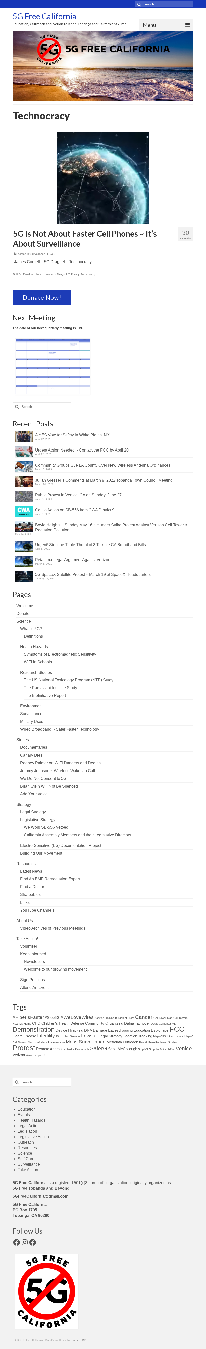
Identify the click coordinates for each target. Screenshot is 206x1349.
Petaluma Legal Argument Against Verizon (72, 560)
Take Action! (27, 939)
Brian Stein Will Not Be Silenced (49, 786)
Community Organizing (104, 1023)
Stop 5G (143, 1049)
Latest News (31, 871)
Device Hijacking (69, 1030)
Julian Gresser (71, 1036)
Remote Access (49, 1049)
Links (25, 902)
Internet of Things (54, 274)
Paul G (143, 1042)
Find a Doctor (32, 887)
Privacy (75, 274)
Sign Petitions (32, 980)
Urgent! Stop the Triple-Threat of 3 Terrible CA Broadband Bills (90, 545)
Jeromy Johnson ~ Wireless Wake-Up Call (57, 771)
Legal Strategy (33, 812)
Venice (184, 1048)
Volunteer (28, 946)
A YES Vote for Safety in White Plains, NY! (73, 435)
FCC (176, 1029)
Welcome (24, 606)
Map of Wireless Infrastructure (46, 1042)
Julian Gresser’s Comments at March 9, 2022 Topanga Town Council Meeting (104, 480)
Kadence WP (78, 1340)
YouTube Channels (37, 910)
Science (23, 621)
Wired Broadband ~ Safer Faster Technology (59, 729)
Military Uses (31, 721)
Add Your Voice (34, 794)
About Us (24, 921)
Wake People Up (36, 1055)
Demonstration (34, 1029)
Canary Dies (31, 755)
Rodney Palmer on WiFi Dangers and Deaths (60, 763)
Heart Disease (24, 1036)
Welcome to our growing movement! (56, 969)
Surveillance (37, 253)
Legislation (27, 1131)
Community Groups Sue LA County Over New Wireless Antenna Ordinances (102, 465)
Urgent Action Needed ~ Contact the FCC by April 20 (82, 450)
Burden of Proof (124, 1017)
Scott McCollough (122, 1049)
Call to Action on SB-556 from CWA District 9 (74, 510)
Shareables (30, 894)
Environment (31, 706)
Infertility (46, 1035)
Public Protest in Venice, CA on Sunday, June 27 (78, 495)
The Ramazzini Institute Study (50, 688)
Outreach (130, 1042)
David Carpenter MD (163, 1023)
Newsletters (34, 961)
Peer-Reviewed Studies (162, 1042)
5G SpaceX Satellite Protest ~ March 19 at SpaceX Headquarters (93, 574)
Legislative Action (33, 1137)
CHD (36, 1023)
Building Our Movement (41, 853)
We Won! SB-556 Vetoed (46, 827)
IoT (68, 274)
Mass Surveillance (86, 1041)
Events (24, 1115)
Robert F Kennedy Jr (76, 1049)
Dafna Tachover (137, 1023)
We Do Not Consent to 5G (43, 778)
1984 (19, 274)
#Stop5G (52, 1017)
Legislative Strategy (37, 820)
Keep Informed (33, 954)
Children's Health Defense (62, 1023)
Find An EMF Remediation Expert (50, 879)
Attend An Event (34, 987)
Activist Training (104, 1017)
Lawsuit (89, 1035)
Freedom (28, 274)
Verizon (19, 1055)
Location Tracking (137, 1036)
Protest (24, 1048)
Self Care (26, 1159)
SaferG (98, 1048)
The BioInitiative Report (45, 695)
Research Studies (36, 672)
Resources (26, 864)
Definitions (33, 636)
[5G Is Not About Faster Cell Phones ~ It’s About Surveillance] (103, 178)
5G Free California (44, 16)
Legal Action (29, 1126)
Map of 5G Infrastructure (168, 1036)
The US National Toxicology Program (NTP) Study (68, 680)
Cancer (143, 1017)
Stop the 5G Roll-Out (162, 1049)
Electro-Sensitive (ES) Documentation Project (60, 845)
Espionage (159, 1030)
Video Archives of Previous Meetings (52, 928)
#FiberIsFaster (28, 1017)
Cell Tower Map (162, 1017)
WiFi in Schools (38, 662)
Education (142, 1030)
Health (38, 274)
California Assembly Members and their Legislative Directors (77, 835)
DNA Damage (95, 1030)
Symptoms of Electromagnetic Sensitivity (60, 654)
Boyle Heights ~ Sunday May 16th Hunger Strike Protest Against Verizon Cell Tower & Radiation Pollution (111, 527)
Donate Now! (42, 297)
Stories (22, 740)
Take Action (28, 1170)
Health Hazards (34, 647)
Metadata (114, 1042)
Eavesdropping (120, 1030)
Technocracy (88, 274)
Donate (22, 613)
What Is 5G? (31, 629)
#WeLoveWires (77, 1017)
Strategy (23, 804)
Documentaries (33, 747)
